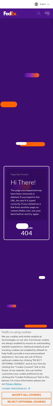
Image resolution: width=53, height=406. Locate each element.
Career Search (38, 13)
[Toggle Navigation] (47, 13)
